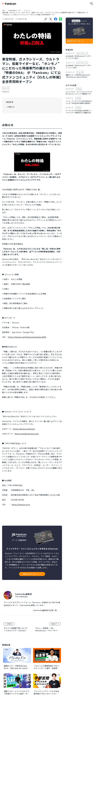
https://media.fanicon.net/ (27, 433)
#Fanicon (6, 92)
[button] (91, 3)
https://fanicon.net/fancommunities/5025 (27, 337)
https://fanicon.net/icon (24, 429)
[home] (9, 4)
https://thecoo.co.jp (21, 504)
